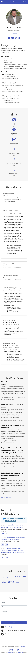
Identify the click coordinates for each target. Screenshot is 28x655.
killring (4, 582)
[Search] (23, 2)
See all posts (5, 498)
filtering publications (10, 520)
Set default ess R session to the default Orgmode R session (12, 475)
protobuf (17, 582)
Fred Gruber (14, 2)
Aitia (4, 212)
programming (6, 399)
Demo (11, 577)
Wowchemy (10, 652)
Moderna (5, 195)
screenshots (4, 585)
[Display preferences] (26, 2)
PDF (3, 534)
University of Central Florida (10, 345)
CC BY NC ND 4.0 (22, 646)
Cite (7, 534)
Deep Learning (5, 577)
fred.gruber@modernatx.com (13, 627)
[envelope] (9, 38)
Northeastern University (9, 322)
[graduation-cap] (12, 38)
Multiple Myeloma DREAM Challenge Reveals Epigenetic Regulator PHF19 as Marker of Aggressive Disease (12, 550)
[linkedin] (19, 38)
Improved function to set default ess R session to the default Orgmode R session (12, 450)
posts (11, 581)
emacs (12, 399)
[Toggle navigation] (1, 2)
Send (14, 622)
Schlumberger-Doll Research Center (13, 289)
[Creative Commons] (14, 650)
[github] (16, 38)
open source (20, 652)
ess (24, 577)
